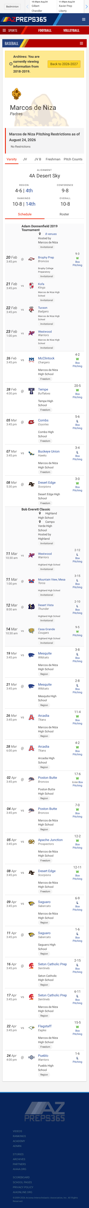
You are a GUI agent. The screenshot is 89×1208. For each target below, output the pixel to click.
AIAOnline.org (22, 1192)
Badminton (12, 6)
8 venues (51, 234)
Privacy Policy (23, 1187)
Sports (12, 30)
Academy (19, 1141)
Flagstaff (45, 1028)
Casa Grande (46, 630)
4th (29, 191)
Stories (18, 1154)
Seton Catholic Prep (52, 966)
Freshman (53, 159)
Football (45, 30)
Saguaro (44, 904)
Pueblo (43, 1057)
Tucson (43, 309)
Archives (19, 1159)
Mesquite (45, 655)
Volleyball (71, 30)
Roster (64, 214)
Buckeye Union (49, 453)
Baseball (11, 43)
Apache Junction (50, 842)
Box (77, 261)
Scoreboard (21, 1177)
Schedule (24, 214)
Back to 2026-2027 (64, 64)
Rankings (19, 1136)
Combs (43, 422)
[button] (86, 6)
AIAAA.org (19, 1169)
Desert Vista (46, 606)
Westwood (45, 333)
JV (25, 159)
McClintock (46, 360)
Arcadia (43, 717)
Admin (17, 1146)
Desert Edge (46, 484)
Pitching (77, 265)
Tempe (44, 391)
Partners (19, 1164)
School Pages (22, 1182)
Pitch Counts (73, 159)
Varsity (12, 159)
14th (30, 204)
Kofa (41, 285)
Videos (17, 1131)
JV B (37, 159)
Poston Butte (47, 779)
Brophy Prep (46, 259)
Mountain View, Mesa (51, 581)
